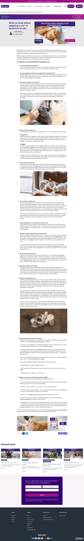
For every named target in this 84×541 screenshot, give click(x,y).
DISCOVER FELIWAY (38, 6)
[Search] (65, 6)
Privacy (28, 525)
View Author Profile (18, 34)
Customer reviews (62, 515)
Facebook (13, 517)
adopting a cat (62, 433)
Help (60, 236)
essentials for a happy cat (36, 341)
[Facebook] (23, 433)
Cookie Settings (30, 527)
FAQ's (28, 515)
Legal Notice (29, 523)
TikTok (12, 521)
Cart (80, 6)
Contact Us (45, 515)
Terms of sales (29, 521)
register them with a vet (34, 394)
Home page (3, 12)
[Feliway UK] (8, 6)
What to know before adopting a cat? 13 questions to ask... (28, 12)
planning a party (28, 260)
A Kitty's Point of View (49, 460)
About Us (29, 517)
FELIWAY (57, 236)
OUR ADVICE (48, 6)
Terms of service (30, 519)
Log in (71, 6)
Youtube (12, 519)
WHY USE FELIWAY (21, 6)
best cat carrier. (49, 346)
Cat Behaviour (47, 461)
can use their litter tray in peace (36, 359)
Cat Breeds (4, 460)
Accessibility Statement (31, 529)
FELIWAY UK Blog (11, 12)
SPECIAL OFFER (57, 6)
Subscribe (78, 17)
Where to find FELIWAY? (47, 517)
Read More (3, 468)
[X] (26, 433)
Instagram (13, 515)
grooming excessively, (25, 399)
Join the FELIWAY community (48, 519)
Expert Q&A (25, 460)
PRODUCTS (29, 6)
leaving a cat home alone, (54, 246)
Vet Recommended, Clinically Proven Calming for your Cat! (42, 1)
